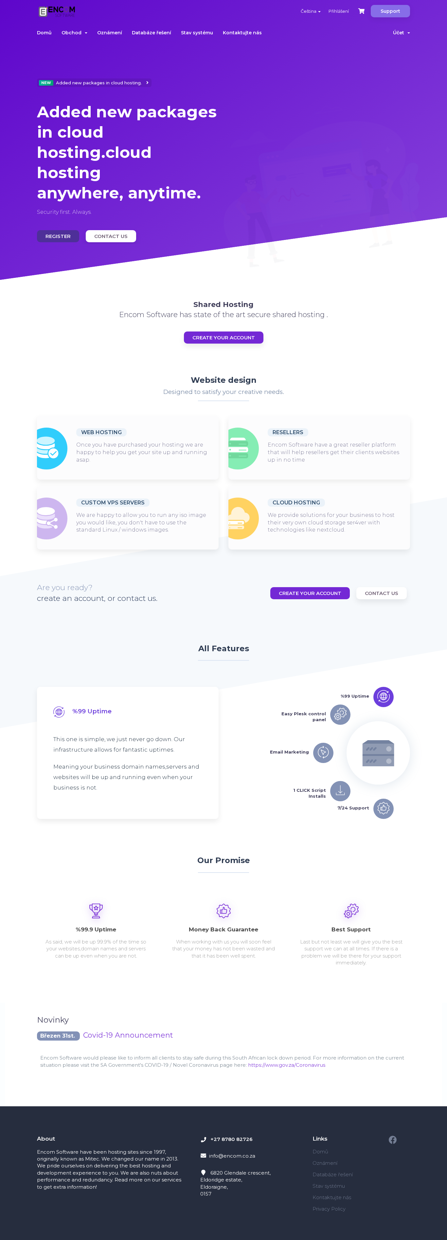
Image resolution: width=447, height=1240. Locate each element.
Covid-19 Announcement (128, 1035)
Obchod (73, 33)
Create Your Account (223, 337)
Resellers (288, 432)
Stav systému (197, 33)
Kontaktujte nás (242, 33)
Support (390, 11)
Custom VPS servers (113, 503)
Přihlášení (339, 11)
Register (58, 236)
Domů (44, 33)
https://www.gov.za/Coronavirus (286, 1065)
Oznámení (109, 33)
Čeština (309, 11)
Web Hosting (101, 432)
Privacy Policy (329, 1209)
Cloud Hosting (296, 503)
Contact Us (111, 236)
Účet (400, 33)
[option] (128, 161)
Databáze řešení (151, 33)
